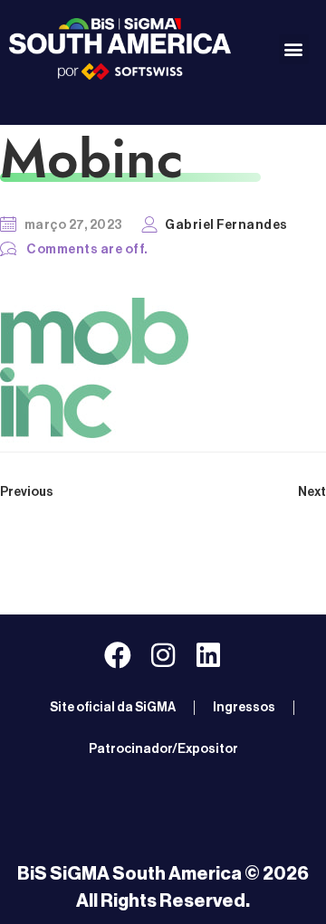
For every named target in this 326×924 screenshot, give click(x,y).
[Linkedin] (208, 655)
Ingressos (244, 707)
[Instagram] (163, 655)
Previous (26, 492)
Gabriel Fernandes (226, 225)
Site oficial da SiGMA (113, 707)
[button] (294, 49)
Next (312, 492)
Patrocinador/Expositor (163, 749)
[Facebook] (117, 655)
